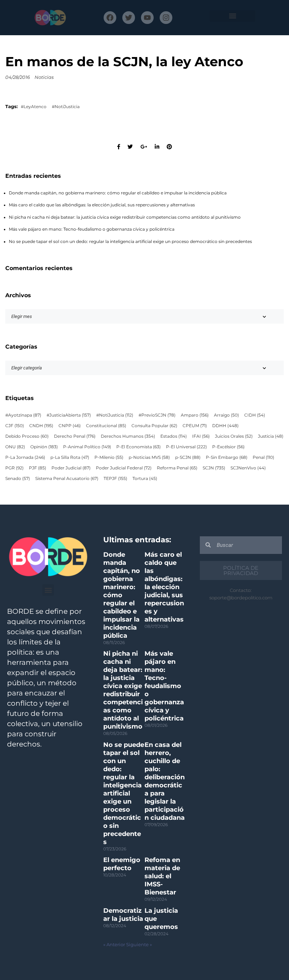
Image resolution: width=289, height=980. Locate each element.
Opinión (44, 446)
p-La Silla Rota (69, 457)
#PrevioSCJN (157, 415)
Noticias (44, 77)
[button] (232, 16)
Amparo (195, 415)
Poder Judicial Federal (124, 468)
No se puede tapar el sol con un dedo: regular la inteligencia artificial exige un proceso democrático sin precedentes (130, 241)
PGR (14, 468)
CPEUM (195, 425)
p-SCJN (188, 457)
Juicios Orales (234, 436)
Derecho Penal (75, 436)
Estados (173, 436)
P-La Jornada (25, 457)
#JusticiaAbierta (69, 415)
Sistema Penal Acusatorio (66, 478)
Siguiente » (139, 944)
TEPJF (115, 478)
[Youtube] (147, 17)
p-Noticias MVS (149, 457)
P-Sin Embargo (226, 457)
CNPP (70, 425)
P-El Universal (186, 446)
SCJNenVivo (248, 468)
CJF (14, 425)
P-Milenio (108, 457)
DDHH (225, 425)
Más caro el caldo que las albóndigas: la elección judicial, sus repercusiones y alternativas (102, 204)
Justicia (270, 436)
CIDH (254, 415)
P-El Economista (138, 446)
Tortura (145, 478)
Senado (17, 478)
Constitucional (106, 425)
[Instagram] (166, 17)
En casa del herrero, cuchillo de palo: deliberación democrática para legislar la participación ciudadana (164, 781)
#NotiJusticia (66, 106)
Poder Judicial (71, 468)
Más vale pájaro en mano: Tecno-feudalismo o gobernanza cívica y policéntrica (91, 229)
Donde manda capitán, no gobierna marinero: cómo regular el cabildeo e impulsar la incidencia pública (118, 193)
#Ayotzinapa (23, 415)
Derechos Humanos (128, 436)
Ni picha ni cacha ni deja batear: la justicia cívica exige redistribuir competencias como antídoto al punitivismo (125, 217)
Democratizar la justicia (123, 915)
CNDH (41, 425)
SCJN (214, 468)
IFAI (201, 436)
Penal (263, 457)
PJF (37, 468)
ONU (15, 446)
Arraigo (226, 415)
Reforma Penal (177, 468)
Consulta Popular (154, 425)
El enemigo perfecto (121, 864)
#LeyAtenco (34, 106)
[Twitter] (128, 17)
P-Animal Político (87, 446)
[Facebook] (110, 17)
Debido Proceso (27, 436)
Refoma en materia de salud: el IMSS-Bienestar (162, 876)
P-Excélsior (228, 446)
